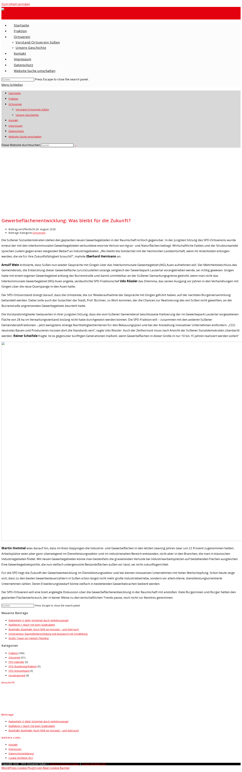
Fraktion (13, 98)
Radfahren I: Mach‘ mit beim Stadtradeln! (32, 624)
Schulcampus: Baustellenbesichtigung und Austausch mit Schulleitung (48, 633)
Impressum (15, 125)
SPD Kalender (16, 662)
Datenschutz (16, 131)
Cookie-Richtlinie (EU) (21, 758)
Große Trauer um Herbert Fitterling (29, 638)
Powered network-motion (64, 764)
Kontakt (13, 120)
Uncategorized (17, 675)
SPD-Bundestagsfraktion (23, 666)
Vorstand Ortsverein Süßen (32, 109)
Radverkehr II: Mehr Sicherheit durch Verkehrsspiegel (38, 620)
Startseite (15, 93)
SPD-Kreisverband (19, 670)
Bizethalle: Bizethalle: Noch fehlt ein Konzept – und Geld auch (44, 629)
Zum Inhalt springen (15, 4)
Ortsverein (15, 104)
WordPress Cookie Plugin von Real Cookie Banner (35, 768)
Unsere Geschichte (27, 115)
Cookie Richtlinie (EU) (94, 764)
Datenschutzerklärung (21, 753)
